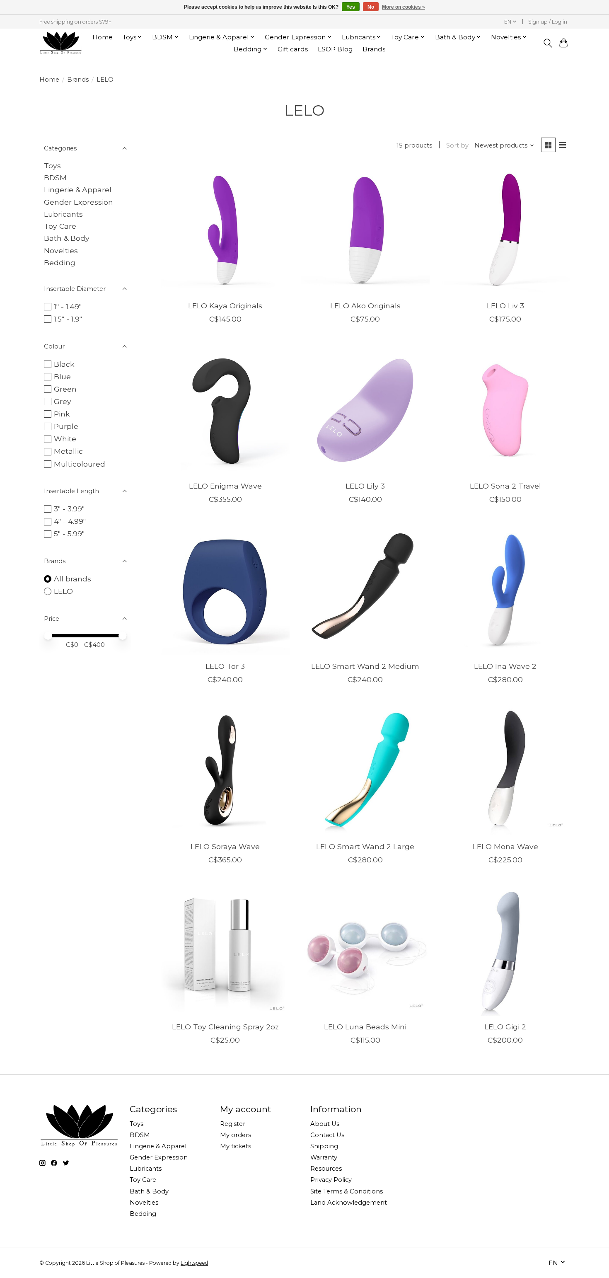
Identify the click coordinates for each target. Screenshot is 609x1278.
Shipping (324, 1146)
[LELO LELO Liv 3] (505, 230)
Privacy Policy (331, 1180)
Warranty (323, 1157)
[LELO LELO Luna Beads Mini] (365, 951)
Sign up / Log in (547, 22)
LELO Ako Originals (365, 305)
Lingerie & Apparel (77, 189)
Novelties (61, 250)
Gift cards (293, 49)
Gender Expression (78, 202)
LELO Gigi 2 (505, 1026)
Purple (66, 426)
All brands (72, 578)
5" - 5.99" (69, 533)
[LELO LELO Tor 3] (225, 590)
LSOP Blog (335, 49)
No (370, 7)
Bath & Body (66, 238)
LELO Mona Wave (505, 846)
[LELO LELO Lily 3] (365, 410)
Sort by (457, 145)
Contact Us (327, 1135)
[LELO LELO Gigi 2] (505, 951)
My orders (235, 1135)
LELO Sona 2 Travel (505, 486)
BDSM (55, 177)
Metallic (68, 451)
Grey (62, 401)
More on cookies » (403, 7)
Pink (62, 413)
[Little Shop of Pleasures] (60, 42)
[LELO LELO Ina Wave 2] (505, 590)
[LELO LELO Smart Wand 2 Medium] (365, 590)
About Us (324, 1124)
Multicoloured (79, 464)
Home (102, 37)
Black (64, 364)
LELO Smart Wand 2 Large (365, 846)
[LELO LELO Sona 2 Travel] (505, 410)
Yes (350, 7)
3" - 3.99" (69, 508)
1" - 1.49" (68, 306)
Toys (52, 165)
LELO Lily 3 (365, 486)
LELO (63, 591)
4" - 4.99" (70, 521)
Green (65, 389)
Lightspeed (194, 1263)
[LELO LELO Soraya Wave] (225, 771)
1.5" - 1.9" (68, 319)
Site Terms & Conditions (346, 1191)
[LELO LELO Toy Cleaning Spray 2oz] (225, 951)
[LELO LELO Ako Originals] (365, 230)
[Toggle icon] (547, 43)
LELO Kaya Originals (225, 305)
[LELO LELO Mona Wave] (505, 771)
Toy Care (60, 226)
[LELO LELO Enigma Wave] (225, 410)
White (65, 438)
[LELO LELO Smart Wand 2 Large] (365, 771)
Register (232, 1124)
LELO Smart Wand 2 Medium (365, 666)
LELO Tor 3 (225, 666)
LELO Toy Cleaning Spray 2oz (225, 1026)
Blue (62, 376)
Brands (373, 49)
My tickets (235, 1146)
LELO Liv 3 (505, 305)
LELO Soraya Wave (225, 846)
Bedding (59, 262)
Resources (326, 1168)
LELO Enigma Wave (225, 486)
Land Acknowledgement (348, 1202)
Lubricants (63, 214)
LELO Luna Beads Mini (365, 1026)
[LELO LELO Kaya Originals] (225, 230)
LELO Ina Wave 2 (505, 666)
